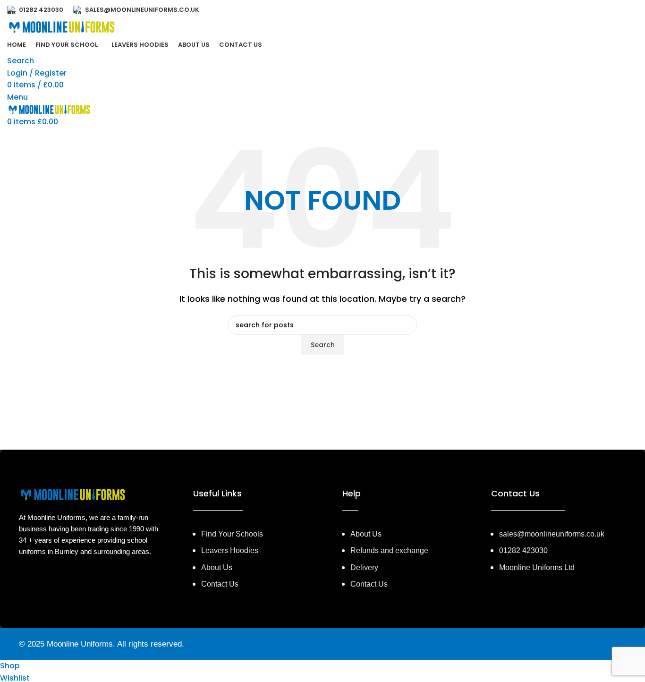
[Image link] (73, 494)
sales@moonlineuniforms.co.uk (551, 534)
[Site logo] (62, 27)
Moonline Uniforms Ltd (537, 567)
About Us (366, 534)
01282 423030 (523, 550)
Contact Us (369, 584)
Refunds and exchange (389, 550)
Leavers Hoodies (229, 550)
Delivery (364, 567)
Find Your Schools (232, 534)
